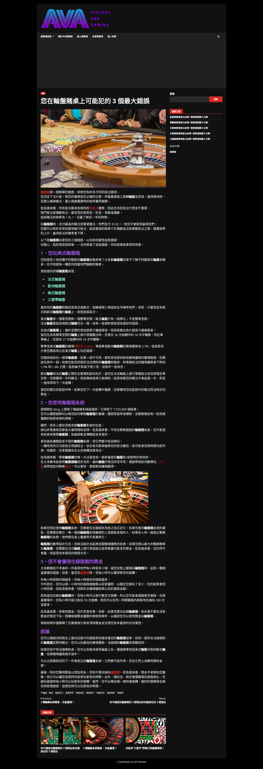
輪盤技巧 (59, 692)
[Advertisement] (131, 65)
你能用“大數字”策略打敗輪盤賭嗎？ (146, 730)
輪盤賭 (45, 192)
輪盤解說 (101, 692)
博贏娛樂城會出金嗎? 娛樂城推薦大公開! (189, 122)
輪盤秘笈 (80, 692)
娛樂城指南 (46, 36)
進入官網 (112, 36)
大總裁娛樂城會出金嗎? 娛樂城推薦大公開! (190, 138)
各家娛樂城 (97, 36)
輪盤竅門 (90, 692)
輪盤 (43, 93)
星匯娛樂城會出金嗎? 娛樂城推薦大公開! (189, 116)
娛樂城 (93, 208)
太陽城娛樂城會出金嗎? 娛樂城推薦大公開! (190, 133)
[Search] (218, 36)
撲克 (68, 466)
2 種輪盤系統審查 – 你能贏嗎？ (57, 700)
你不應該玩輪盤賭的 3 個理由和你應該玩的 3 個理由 (138, 700)
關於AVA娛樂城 (65, 36)
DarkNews (124, 762)
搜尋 (172, 93)
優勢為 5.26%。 (84, 346)
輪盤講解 (111, 692)
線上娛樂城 (82, 36)
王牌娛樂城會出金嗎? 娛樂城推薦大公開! (189, 127)
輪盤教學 (70, 692)
